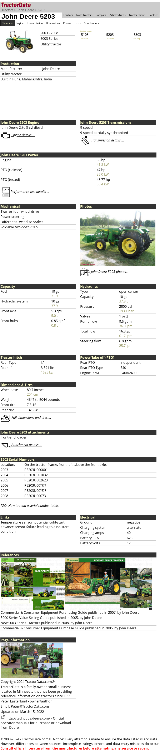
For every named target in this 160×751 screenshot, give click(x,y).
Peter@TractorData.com (30, 706)
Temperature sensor (17, 522)
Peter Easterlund (14, 701)
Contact (153, 15)
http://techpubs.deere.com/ (28, 718)
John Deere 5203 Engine (20, 122)
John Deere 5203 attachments (25, 432)
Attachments (91, 23)
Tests (77, 23)
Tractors (7, 10)
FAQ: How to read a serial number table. (30, 505)
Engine (20, 23)
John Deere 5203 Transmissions (105, 122)
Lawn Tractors (84, 15)
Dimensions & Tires (16, 384)
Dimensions (53, 23)
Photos (67, 23)
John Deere (25, 10)
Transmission (35, 23)
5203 (41, 10)
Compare (101, 15)
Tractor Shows (137, 15)
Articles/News (118, 15)
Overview (7, 23)
